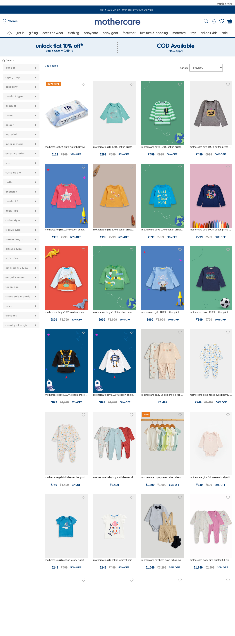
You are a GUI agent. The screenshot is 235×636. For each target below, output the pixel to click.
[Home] (9, 33)
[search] (206, 21)
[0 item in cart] (229, 21)
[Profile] (214, 21)
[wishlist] (221, 21)
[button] (83, 84)
